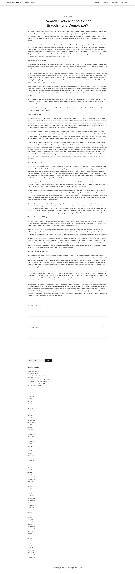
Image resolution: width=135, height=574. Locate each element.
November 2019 (31, 477)
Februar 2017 (31, 521)
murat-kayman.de (14, 2)
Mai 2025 (30, 410)
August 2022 (31, 441)
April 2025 (30, 413)
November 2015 (31, 557)
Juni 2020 (30, 469)
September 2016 (32, 533)
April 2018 (30, 493)
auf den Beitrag (41, 64)
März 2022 (30, 453)
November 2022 (31, 434)
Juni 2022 (30, 446)
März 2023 (30, 429)
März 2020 (30, 474)
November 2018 (31, 479)
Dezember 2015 (31, 555)
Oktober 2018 (31, 481)
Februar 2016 (31, 550)
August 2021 (31, 460)
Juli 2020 (30, 467)
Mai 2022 (30, 448)
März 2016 (30, 547)
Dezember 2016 (31, 526)
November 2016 (31, 529)
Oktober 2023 (31, 422)
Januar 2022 (31, 455)
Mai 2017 (30, 514)
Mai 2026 (30, 403)
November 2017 (31, 500)
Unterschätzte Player (33, 373)
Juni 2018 (30, 488)
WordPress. (79, 567)
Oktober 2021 (31, 458)
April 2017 (30, 517)
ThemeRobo (75, 568)
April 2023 (30, 427)
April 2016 (30, 545)
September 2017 (32, 505)
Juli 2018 (30, 486)
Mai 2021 (30, 462)
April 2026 (30, 406)
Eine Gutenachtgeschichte (34, 371)
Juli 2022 (30, 443)
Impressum (105, 2)
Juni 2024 (30, 417)
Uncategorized (37, 305)
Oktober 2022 (31, 436)
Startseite (96, 2)
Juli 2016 (30, 538)
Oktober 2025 (31, 408)
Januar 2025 (31, 415)
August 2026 (31, 396)
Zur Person (124, 2)
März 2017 (30, 519)
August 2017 (31, 507)
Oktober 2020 (31, 465)
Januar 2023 (31, 432)
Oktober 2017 (31, 503)
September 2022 (32, 439)
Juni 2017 (30, 512)
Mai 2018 (30, 491)
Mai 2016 (30, 543)
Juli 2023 (30, 424)
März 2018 (30, 495)
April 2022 (30, 450)
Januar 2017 (31, 524)
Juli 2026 (30, 398)
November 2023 (31, 420)
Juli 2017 (30, 510)
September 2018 (32, 484)
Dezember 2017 (31, 498)
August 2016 (31, 536)
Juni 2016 (30, 540)
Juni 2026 (30, 401)
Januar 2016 (31, 552)
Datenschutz (114, 2)
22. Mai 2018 (67, 16)
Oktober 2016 (31, 531)
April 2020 (30, 472)
